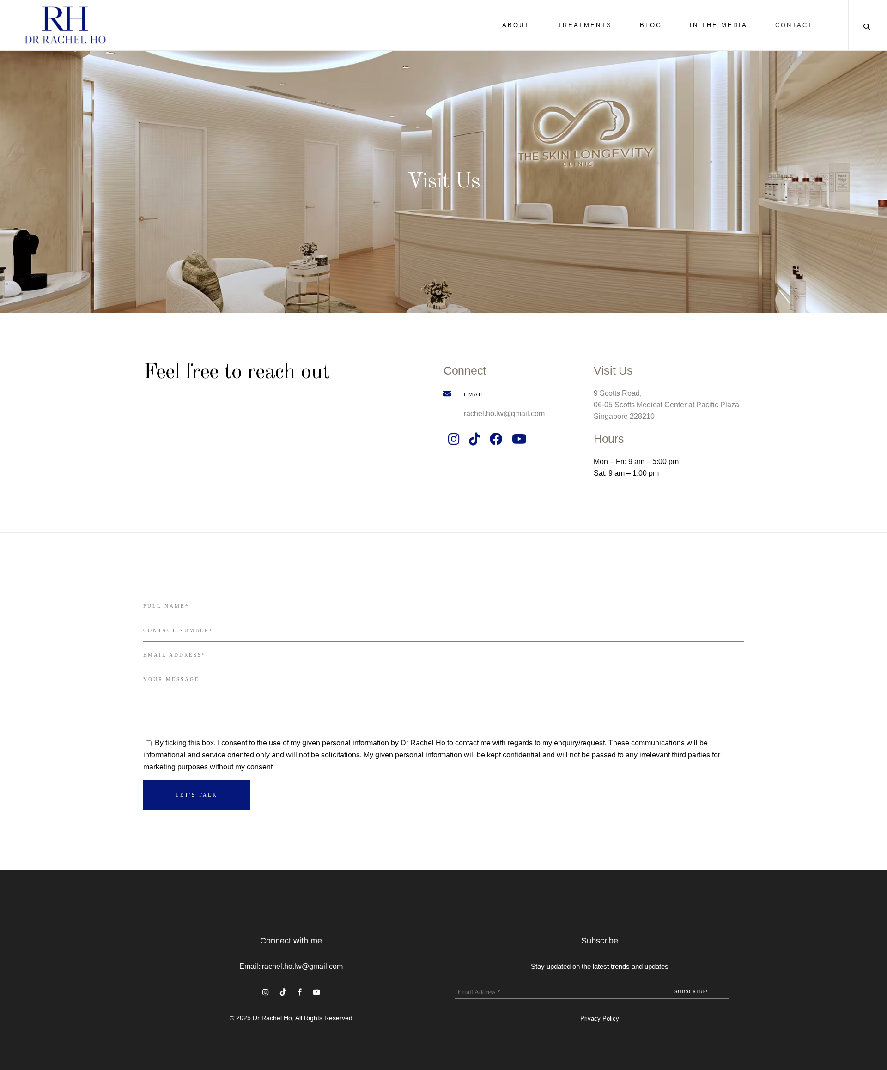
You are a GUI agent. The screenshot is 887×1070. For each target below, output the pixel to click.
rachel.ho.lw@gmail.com (504, 413)
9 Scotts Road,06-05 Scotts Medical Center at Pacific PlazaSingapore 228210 (666, 404)
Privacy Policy (599, 1018)
